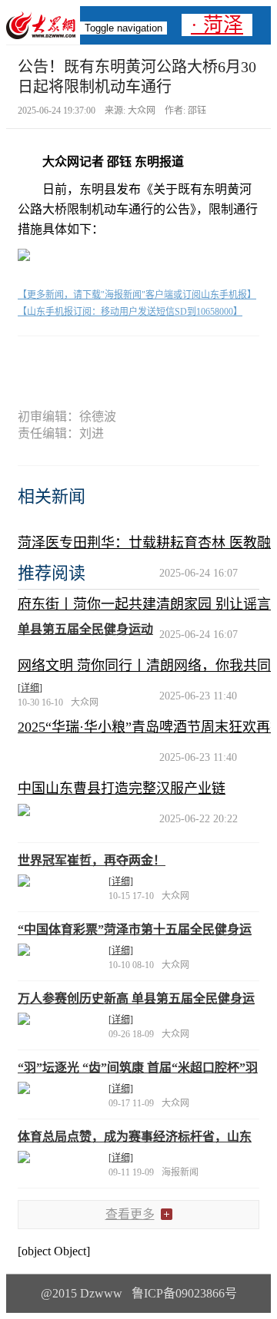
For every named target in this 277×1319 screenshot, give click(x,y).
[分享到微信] (57, 362)
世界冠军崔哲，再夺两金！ (91, 860)
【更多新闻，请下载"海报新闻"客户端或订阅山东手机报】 (137, 294)
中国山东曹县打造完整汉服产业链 (121, 788)
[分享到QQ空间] (165, 362)
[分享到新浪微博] (111, 362)
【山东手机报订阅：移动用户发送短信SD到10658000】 (130, 311)
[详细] (30, 688)
